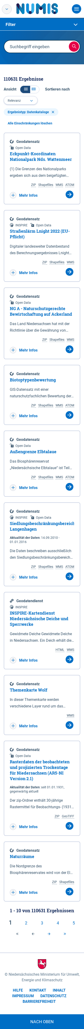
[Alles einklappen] (25, 89)
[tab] (42, 24)
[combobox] (21, 100)
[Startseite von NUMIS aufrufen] (44, 8)
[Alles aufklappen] (34, 89)
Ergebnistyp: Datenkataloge (29, 112)
